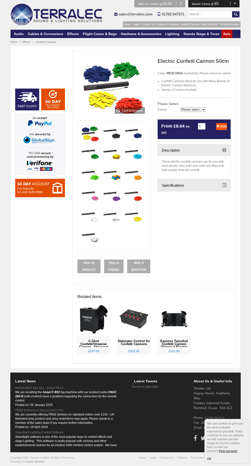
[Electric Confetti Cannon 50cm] (114, 87)
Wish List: (144, 3)
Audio (19, 34)
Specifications (173, 185)
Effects (73, 34)
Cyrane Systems (35, 461)
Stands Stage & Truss (201, 34)
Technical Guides (229, 24)
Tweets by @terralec (145, 386)
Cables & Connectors (45, 34)
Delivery (182, 457)
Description (171, 150)
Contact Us (148, 24)
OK (209, 459)
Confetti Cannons (46, 42)
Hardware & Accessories (141, 34)
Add (223, 126)
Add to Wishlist (89, 266)
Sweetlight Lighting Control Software (39, 432)
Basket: (197, 3)
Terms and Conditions (203, 457)
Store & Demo (209, 24)
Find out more (228, 451)
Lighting (172, 34)
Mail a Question (138, 266)
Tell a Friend (113, 266)
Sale (226, 34)
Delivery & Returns (167, 24)
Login (136, 24)
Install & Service (190, 24)
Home (127, 24)
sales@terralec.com (135, 14)
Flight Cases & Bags (100, 34)
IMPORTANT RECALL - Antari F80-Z (39, 388)
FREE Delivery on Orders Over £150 (39, 410)
